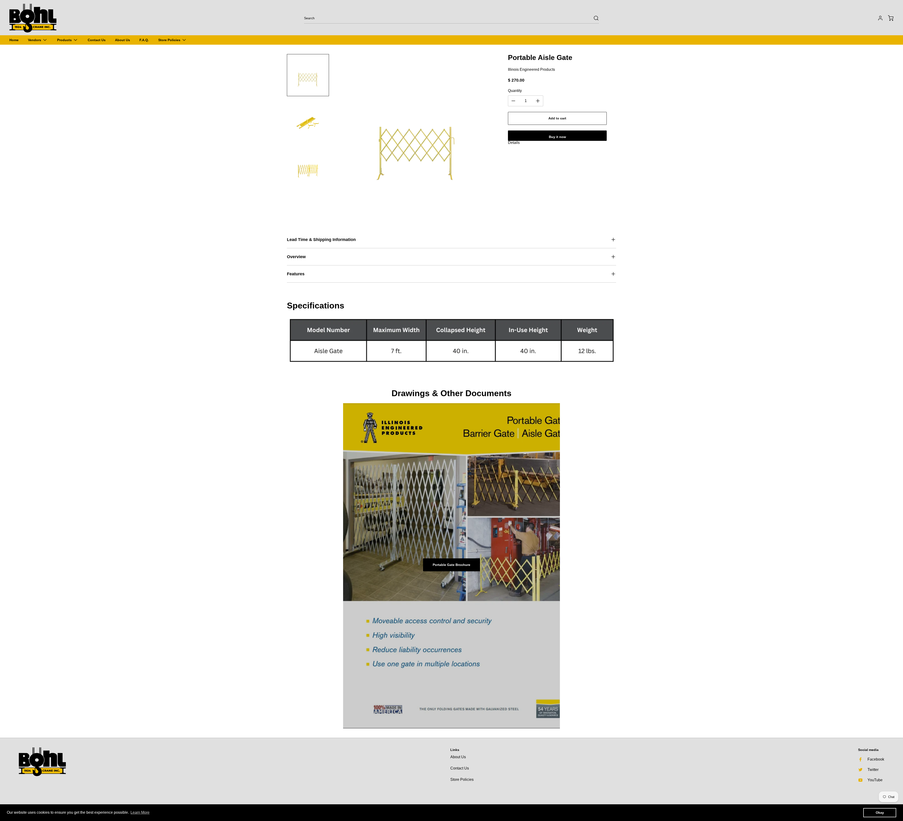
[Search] (594, 18)
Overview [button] (296, 256)
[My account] (878, 18)
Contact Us (459, 768)
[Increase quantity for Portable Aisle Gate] (538, 101)
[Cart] (888, 18)
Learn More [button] (140, 812)
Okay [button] (880, 812)
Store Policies (462, 780)
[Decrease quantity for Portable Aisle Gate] (513, 101)
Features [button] (296, 274)
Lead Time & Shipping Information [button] (321, 239)
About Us (458, 757)
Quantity (515, 91)
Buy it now (557, 137)
